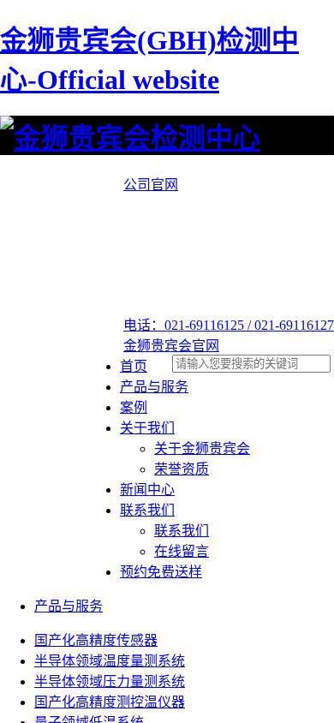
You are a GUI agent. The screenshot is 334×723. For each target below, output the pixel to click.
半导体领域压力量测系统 (109, 681)
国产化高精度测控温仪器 (109, 702)
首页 (133, 366)
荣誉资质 (181, 469)
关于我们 (147, 428)
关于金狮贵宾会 (202, 448)
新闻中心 (147, 489)
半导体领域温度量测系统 (109, 661)
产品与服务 (154, 386)
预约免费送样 (161, 572)
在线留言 (181, 551)
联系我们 (147, 510)
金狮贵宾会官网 (171, 345)
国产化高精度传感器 (96, 640)
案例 (133, 407)
